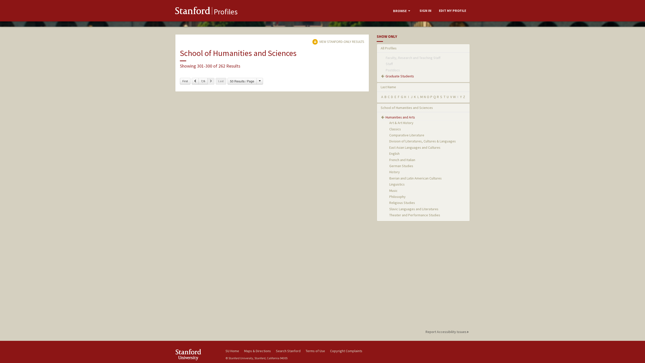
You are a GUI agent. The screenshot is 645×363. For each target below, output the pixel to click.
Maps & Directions (257, 351)
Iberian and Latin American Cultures (415, 178)
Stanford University (196, 354)
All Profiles (389, 48)
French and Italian (402, 160)
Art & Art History (401, 122)
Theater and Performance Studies (414, 215)
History (394, 172)
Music (393, 190)
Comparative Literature (406, 135)
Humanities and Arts (400, 117)
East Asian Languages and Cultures (414, 147)
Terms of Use (315, 351)
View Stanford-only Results (341, 41)
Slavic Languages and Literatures (413, 209)
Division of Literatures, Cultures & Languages (422, 141)
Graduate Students (399, 76)
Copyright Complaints (346, 351)
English (394, 153)
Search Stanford (288, 351)
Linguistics (397, 184)
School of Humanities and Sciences (407, 107)
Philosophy (397, 196)
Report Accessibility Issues (446, 331)
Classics (395, 129)
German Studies (401, 166)
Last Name (388, 87)
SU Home (232, 351)
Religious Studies (402, 202)
